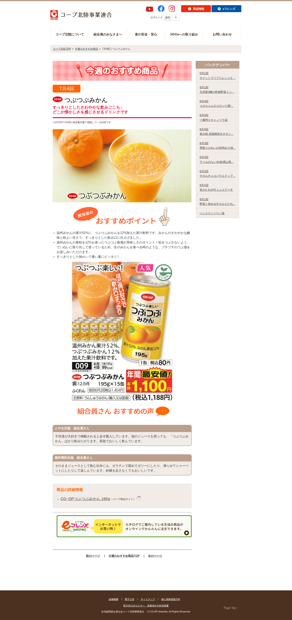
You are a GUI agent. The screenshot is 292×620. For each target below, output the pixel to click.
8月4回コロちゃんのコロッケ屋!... (216, 103)
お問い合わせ (222, 34)
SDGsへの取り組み (184, 34)
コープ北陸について (69, 34)
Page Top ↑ (231, 607)
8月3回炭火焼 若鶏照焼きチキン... (216, 131)
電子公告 (129, 599)
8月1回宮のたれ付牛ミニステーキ (216, 187)
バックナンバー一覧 (212, 213)
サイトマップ (148, 599)
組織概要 (113, 599)
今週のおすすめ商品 (86, 48)
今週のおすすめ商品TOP (124, 555)
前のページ (93, 555)
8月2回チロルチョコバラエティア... (217, 173)
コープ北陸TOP (62, 48)
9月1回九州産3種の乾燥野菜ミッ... (217, 89)
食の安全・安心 (146, 34)
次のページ (155, 555)
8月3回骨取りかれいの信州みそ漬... (217, 145)
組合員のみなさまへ (108, 34)
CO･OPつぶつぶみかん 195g (85, 499)
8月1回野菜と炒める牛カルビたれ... (217, 201)
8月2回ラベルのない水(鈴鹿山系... (217, 159)
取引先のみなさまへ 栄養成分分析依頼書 (146, 605)
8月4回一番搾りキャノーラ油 (213, 117)
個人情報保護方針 (170, 599)
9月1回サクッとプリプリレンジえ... (217, 75)
